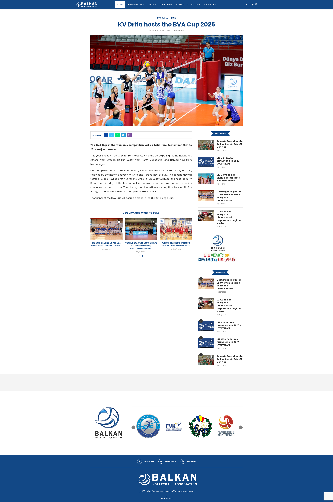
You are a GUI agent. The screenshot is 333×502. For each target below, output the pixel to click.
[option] (148, 426)
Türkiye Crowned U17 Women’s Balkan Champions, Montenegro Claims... (176, 246)
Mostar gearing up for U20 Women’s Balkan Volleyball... (141, 244)
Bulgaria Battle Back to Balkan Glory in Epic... (106, 244)
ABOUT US (209, 4)
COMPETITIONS (134, 4)
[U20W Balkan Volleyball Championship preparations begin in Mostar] (206, 215)
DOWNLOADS (193, 4)
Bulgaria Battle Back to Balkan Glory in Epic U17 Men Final (230, 144)
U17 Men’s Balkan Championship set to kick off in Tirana (228, 177)
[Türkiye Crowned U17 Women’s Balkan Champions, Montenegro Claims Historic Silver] (176, 229)
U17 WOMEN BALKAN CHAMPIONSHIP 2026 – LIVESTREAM (229, 342)
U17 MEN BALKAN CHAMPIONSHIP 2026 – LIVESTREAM (229, 161)
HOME (120, 4)
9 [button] (194, 444)
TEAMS (151, 4)
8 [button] (192, 444)
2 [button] (177, 444)
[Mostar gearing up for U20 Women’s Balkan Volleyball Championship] (141, 229)
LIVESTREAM (166, 4)
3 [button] (180, 444)
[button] (94, 237)
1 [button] (175, 444)
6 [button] (187, 444)
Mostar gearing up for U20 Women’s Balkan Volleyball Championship (229, 196)
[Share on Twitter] (111, 135)
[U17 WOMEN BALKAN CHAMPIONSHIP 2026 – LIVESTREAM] (206, 343)
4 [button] (182, 444)
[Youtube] (253, 5)
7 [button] (189, 444)
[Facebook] (246, 5)
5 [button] (184, 444)
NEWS (179, 4)
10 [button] (196, 444)
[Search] (256, 4)
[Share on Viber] (129, 135)
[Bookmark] (119, 222)
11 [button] (199, 444)
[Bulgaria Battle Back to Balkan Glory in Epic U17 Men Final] (106, 229)
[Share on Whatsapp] (117, 135)
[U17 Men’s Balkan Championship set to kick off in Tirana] (206, 178)
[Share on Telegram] (123, 135)
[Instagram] (250, 5)
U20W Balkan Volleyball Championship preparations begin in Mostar (229, 217)
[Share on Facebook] (106, 135)
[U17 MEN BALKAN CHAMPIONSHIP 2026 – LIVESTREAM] (206, 162)
